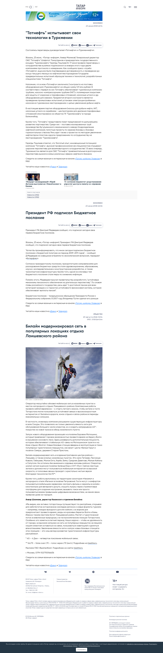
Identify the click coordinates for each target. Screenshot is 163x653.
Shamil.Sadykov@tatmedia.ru (117, 636)
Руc (27, 7)
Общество (97, 314)
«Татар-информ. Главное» (87, 159)
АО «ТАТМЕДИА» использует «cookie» (119, 623)
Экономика (97, 23)
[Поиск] (125, 7)
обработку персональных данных (137, 644)
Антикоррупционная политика (118, 619)
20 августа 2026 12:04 (92, 317)
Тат (36, 7)
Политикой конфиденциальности (89, 646)
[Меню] (135, 7)
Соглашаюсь (81, 649)
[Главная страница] (80, 7)
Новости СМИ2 (33, 195)
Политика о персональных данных (119, 616)
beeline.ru (92, 543)
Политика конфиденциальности (118, 631)
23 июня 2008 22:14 (94, 26)
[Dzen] (93, 572)
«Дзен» (53, 167)
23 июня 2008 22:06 (94, 206)
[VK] (45, 572)
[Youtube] (117, 572)
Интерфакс (32, 259)
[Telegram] (70, 572)
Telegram (62, 167)
